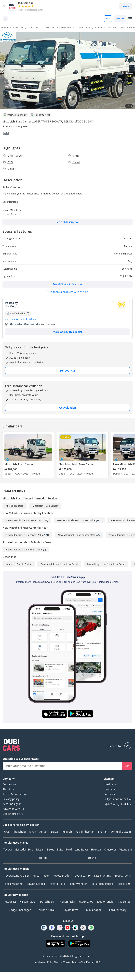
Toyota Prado (61, 875)
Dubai (54, 831)
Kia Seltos (124, 901)
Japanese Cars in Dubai (18, 564)
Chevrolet (110, 849)
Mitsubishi (125, 849)
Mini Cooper (93, 910)
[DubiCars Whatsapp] (91, 927)
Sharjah (103, 831)
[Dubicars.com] (67, 745)
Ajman (43, 831)
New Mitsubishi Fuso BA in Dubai (24, 549)
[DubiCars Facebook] (52, 927)
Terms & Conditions (15, 794)
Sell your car (67, 370)
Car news (109, 794)
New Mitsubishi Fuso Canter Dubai (76, 520)
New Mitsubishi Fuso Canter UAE (24, 520)
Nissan (40, 849)
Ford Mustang (14, 884)
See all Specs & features (67, 284)
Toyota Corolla (36, 884)
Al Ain (32, 831)
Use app (120, 18)
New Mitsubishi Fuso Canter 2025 (76, 535)
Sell (107, 18)
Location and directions (23, 319)
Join (127, 766)
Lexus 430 (124, 884)
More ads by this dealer (67, 332)
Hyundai (96, 849)
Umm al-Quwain (121, 831)
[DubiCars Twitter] (83, 927)
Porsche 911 (47, 901)
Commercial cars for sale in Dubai (59, 564)
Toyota (7, 849)
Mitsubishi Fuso (14, 505)
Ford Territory (117, 910)
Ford (69, 849)
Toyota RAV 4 (123, 875)
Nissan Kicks (67, 901)
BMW (60, 849)
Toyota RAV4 (70, 910)
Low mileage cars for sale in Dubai (106, 564)
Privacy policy (11, 799)
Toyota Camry (82, 875)
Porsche (91, 858)
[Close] (4, 6)
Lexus (50, 849)
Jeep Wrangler (78, 884)
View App (125, 6)
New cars (109, 789)
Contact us (9, 784)
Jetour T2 (10, 901)
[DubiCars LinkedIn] (44, 927)
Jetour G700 (86, 901)
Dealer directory (13, 814)
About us (8, 789)
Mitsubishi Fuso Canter (45, 505)
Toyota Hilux (57, 884)
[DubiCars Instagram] (59, 927)
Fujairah (67, 831)
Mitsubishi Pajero (102, 884)
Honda (43, 858)
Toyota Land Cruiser (16, 875)
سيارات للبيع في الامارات (117, 804)
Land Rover (81, 849)
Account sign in (12, 804)
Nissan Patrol (41, 875)
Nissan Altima (102, 875)
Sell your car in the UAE (118, 799)
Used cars (110, 784)
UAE (6, 831)
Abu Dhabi (19, 831)
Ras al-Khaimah (84, 831)
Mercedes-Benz (23, 849)
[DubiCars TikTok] (75, 927)
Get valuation (67, 407)
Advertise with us (13, 809)
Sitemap (109, 778)
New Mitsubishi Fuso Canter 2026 (24, 535)
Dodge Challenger (20, 910)
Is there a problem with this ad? (69, 292)
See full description (68, 222)
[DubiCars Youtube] (67, 927)
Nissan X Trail (47, 910)
